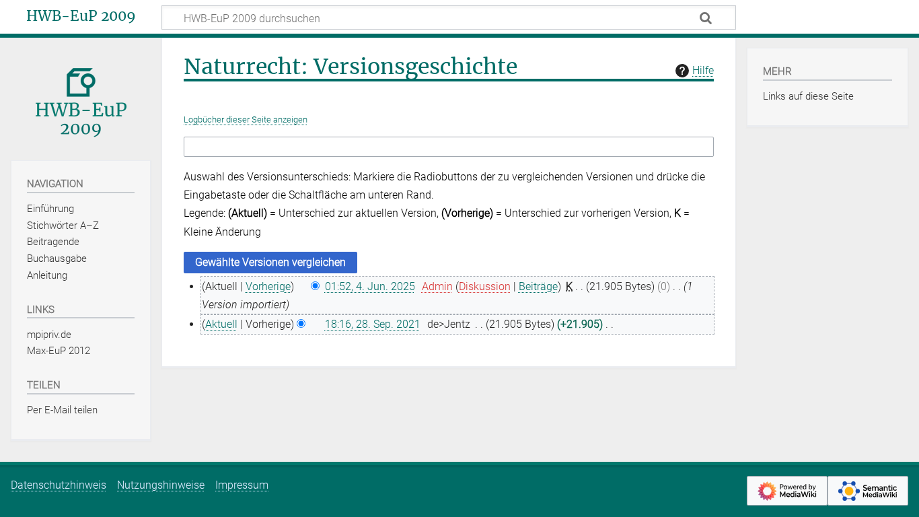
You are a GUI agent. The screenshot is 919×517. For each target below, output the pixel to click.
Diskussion (485, 286)
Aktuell (221, 324)
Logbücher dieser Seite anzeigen (245, 119)
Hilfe (703, 70)
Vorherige (268, 286)
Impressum (241, 485)
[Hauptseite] (81, 98)
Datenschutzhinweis (58, 485)
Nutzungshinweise (161, 485)
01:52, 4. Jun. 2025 (370, 286)
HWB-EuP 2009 (81, 16)
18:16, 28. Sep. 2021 (372, 324)
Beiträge (538, 286)
